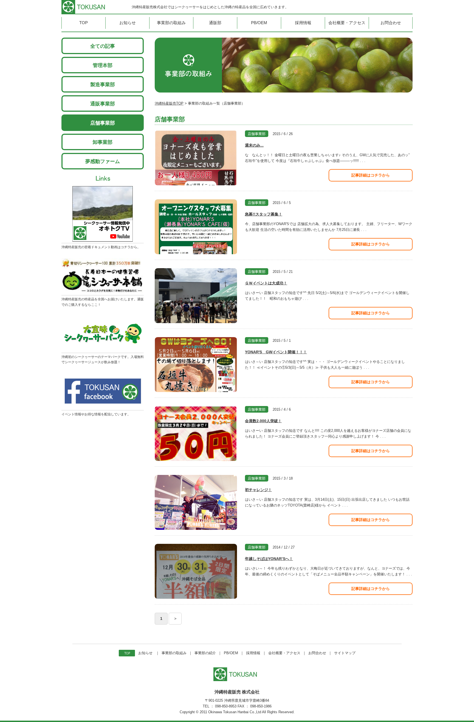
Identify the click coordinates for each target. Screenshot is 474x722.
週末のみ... (254, 145)
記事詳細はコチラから (370, 175)
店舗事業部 (257, 134)
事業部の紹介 (205, 653)
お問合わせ (317, 653)
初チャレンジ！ (258, 490)
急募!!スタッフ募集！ (263, 214)
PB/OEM (231, 653)
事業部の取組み (174, 653)
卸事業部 (102, 142)
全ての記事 (102, 46)
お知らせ (145, 653)
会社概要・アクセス (284, 653)
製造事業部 (102, 84)
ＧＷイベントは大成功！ (266, 283)
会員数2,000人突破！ (263, 421)
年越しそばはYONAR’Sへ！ (269, 558)
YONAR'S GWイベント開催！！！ (276, 352)
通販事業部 (102, 104)
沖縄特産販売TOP (169, 103)
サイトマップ (345, 653)
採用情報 (253, 653)
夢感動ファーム (102, 161)
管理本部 (102, 65)
